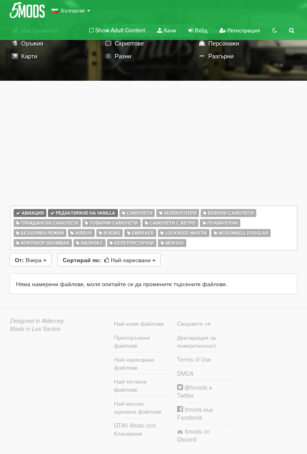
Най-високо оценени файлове (137, 407)
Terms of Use (194, 359)
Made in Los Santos (35, 329)
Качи (169, 30)
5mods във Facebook (195, 413)
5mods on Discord (193, 435)
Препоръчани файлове (132, 341)
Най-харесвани (107, 260)
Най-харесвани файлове (134, 363)
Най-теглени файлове (130, 385)
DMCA (185, 373)
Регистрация (243, 30)
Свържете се (194, 323)
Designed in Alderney (37, 321)
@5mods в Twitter (194, 391)
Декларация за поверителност (196, 341)
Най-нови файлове (139, 323)
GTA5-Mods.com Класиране (135, 429)
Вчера (29, 260)
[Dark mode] (274, 30)
